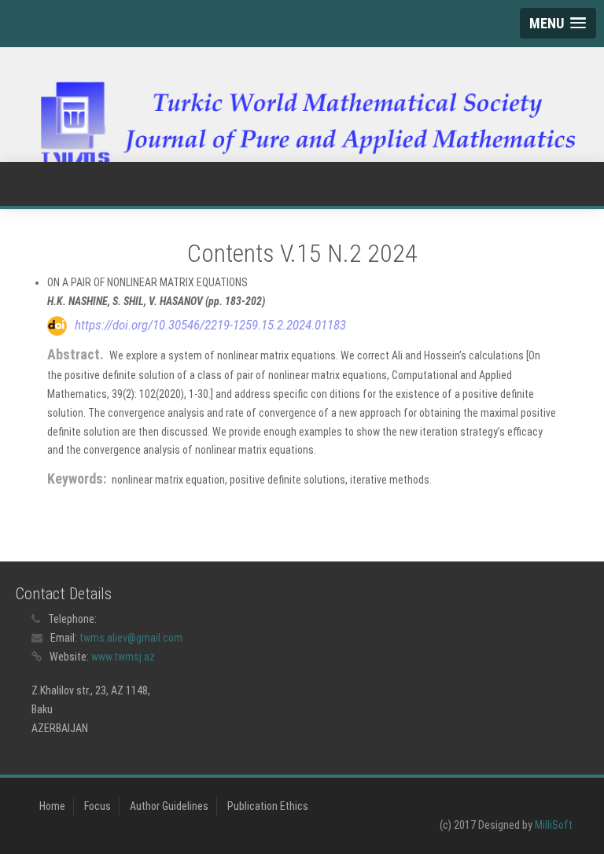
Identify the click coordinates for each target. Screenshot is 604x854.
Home (52, 806)
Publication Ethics (267, 806)
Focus (97, 806)
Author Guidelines (169, 806)
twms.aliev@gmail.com (130, 637)
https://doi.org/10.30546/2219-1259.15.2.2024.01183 (210, 325)
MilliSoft (554, 825)
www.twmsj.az (123, 656)
